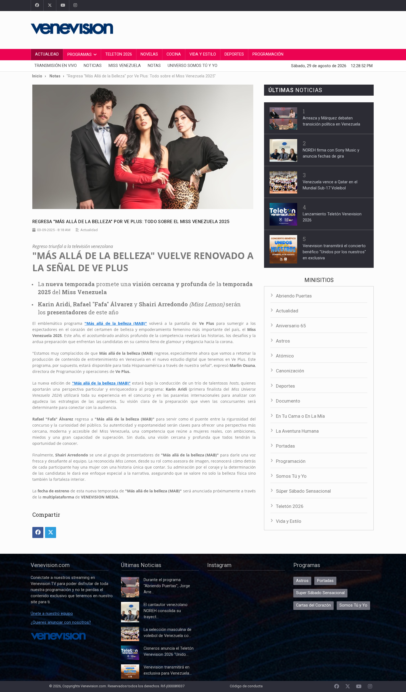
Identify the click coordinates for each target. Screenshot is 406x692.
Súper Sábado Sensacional (303, 491)
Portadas (285, 446)
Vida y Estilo (202, 54)
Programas (79, 54)
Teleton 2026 (118, 54)
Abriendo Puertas (294, 296)
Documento (288, 401)
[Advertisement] (274, 29)
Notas (154, 65)
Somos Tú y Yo (291, 476)
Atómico (285, 356)
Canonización (290, 371)
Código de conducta (246, 686)
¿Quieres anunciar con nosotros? (61, 622)
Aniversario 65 (291, 325)
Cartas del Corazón (313, 605)
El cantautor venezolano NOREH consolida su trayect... (166, 610)
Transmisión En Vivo (55, 65)
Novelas (149, 54)
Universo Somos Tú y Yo (192, 65)
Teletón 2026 (290, 506)
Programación (267, 54)
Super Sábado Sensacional (320, 593)
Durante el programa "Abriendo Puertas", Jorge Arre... (167, 586)
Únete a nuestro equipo (52, 613)
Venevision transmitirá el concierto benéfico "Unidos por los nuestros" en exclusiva (334, 252)
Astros (283, 341)
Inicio (37, 76)
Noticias (93, 65)
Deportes (234, 54)
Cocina (174, 54)
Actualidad (47, 54)
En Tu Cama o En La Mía (300, 416)
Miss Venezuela (125, 65)
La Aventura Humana (297, 431)
